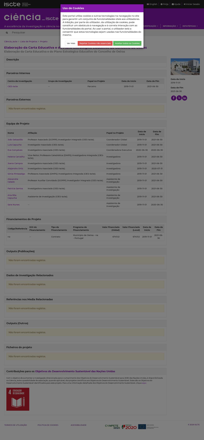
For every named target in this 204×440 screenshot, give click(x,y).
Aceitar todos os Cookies (127, 43)
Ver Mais (71, 43)
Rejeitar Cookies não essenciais (95, 43)
